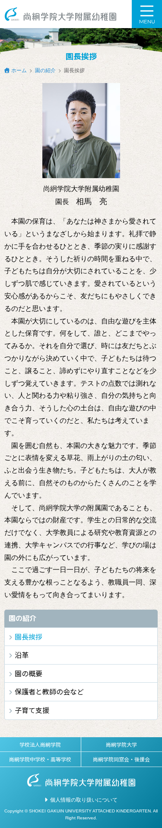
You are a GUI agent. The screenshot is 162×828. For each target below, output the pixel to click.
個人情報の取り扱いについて (84, 799)
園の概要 (28, 673)
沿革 (22, 654)
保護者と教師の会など (49, 691)
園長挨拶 (28, 636)
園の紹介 (45, 70)
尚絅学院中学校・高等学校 (40, 759)
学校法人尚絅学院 (40, 744)
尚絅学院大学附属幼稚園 (60, 14)
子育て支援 (32, 710)
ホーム (19, 70)
